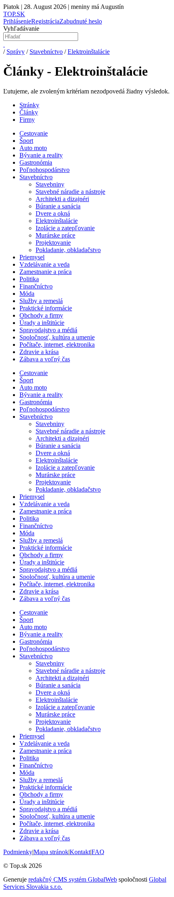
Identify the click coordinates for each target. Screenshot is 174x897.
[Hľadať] (4, 44)
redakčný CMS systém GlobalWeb (72, 879)
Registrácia (45, 21)
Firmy (27, 119)
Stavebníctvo (46, 51)
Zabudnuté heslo (80, 21)
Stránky (29, 105)
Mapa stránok (51, 851)
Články (28, 112)
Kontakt (80, 851)
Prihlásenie (17, 21)
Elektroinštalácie (89, 51)
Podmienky (17, 851)
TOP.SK (14, 14)
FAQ (97, 851)
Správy (15, 51)
